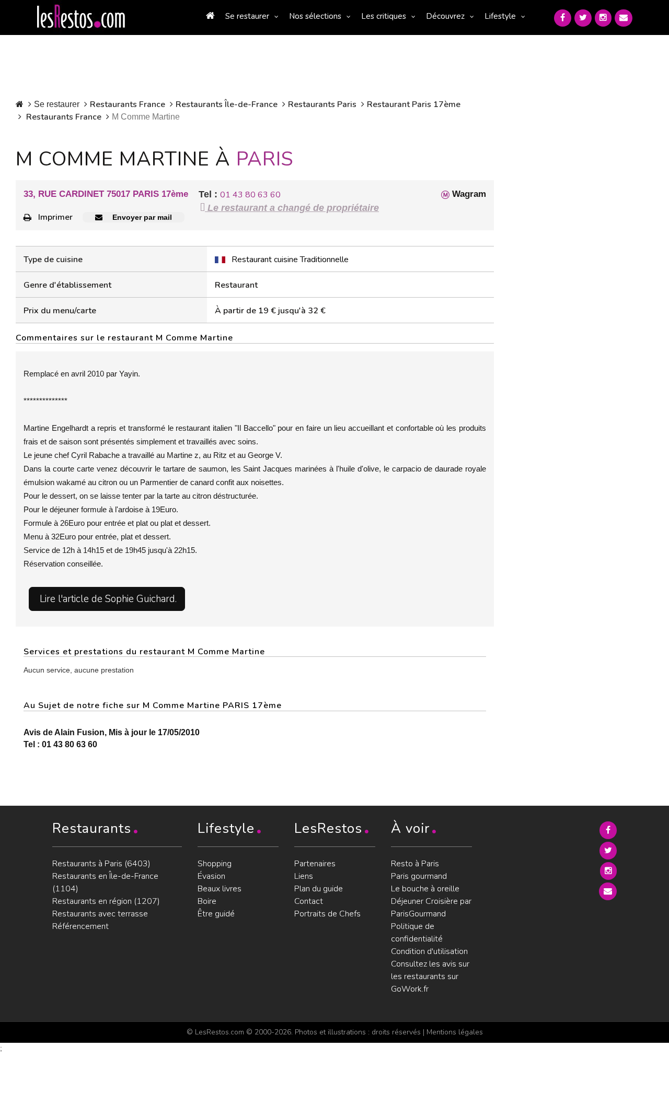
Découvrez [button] (445, 16)
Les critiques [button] (383, 16)
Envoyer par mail (141, 217)
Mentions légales (454, 1032)
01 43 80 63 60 (250, 195)
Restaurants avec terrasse (100, 914)
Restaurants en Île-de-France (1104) (105, 882)
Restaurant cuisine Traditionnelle (290, 259)
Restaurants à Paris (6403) (101, 863)
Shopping (215, 863)
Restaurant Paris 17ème (413, 104)
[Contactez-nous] (623, 18)
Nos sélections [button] (315, 16)
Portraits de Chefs (327, 914)
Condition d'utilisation (429, 951)
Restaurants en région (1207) (106, 901)
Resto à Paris (415, 863)
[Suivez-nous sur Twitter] (583, 18)
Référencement (80, 926)
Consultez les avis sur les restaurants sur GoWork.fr (430, 976)
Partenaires (315, 863)
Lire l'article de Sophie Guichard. (108, 599)
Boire (207, 901)
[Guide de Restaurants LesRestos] (81, 16)
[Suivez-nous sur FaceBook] (562, 18)
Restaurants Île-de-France (227, 104)
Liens (303, 876)
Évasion (211, 876)
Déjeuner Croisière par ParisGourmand (431, 908)
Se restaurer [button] (247, 16)
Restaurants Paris (322, 104)
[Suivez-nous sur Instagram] (603, 18)
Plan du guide (318, 888)
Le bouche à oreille (425, 888)
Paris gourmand (419, 876)
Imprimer (55, 217)
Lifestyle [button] (500, 16)
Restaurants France (127, 104)
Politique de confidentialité (417, 933)
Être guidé (216, 914)
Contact (308, 901)
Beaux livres (219, 888)
